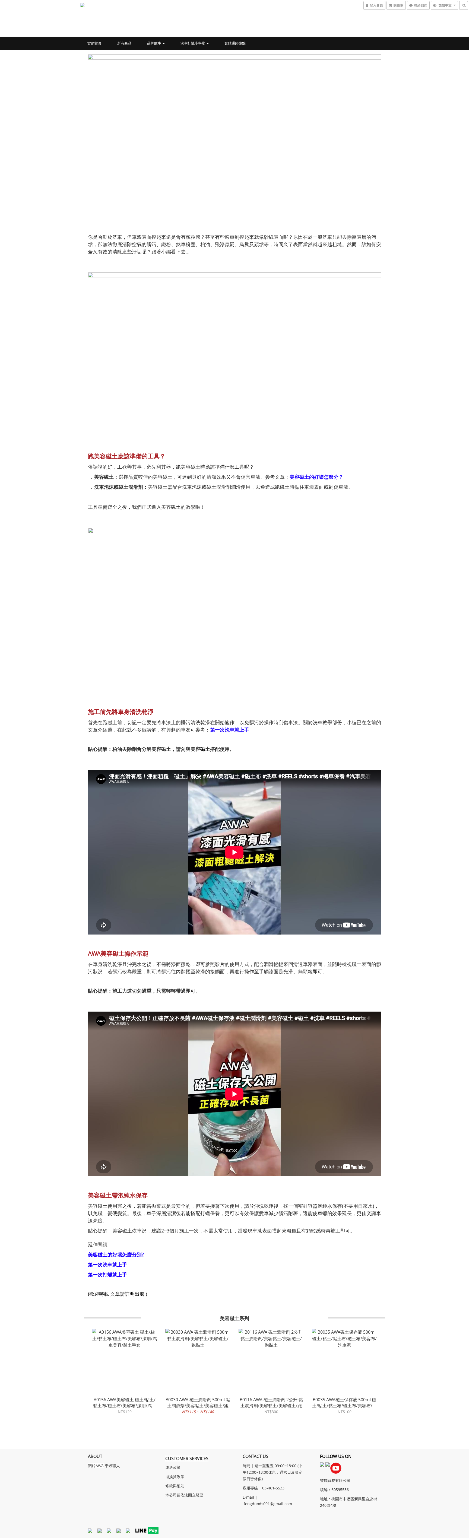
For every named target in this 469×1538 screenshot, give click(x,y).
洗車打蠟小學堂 (193, 43)
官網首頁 (94, 43)
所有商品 (124, 43)
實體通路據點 (235, 43)
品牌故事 (154, 43)
